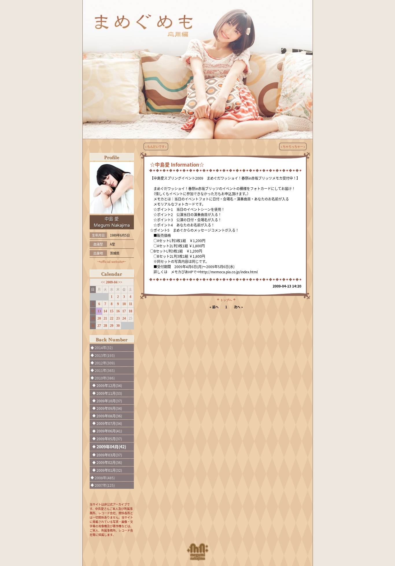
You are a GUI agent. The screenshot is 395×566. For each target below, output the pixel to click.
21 (105, 318)
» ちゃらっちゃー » (293, 146)
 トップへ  (226, 299)
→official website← (111, 261)
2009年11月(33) (109, 393)
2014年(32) (104, 347)
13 (99, 311)
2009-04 (112, 282)
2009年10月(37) (109, 400)
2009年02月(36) (109, 462)
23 (118, 318)
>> (120, 282)
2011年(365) (105, 370)
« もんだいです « (156, 146)
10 (124, 304)
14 (105, 311)
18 (130, 311)
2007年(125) (105, 485)
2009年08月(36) (109, 415)
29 (111, 326)
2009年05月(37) (109, 438)
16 (118, 311)
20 (99, 318)
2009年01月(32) (109, 470)
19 (93, 318)
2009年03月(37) (109, 454)
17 (124, 311)
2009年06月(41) (109, 430)
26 (93, 326)
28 (105, 326)
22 (111, 318)
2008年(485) (105, 477)
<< (103, 282)
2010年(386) (105, 377)
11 (130, 304)
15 (111, 311)
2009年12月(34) (109, 385)
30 (118, 326)
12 (93, 311)
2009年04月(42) (111, 446)
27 (99, 326)
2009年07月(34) (109, 423)
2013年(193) (105, 355)
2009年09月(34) (109, 408)
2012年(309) (105, 362)
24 (124, 318)
